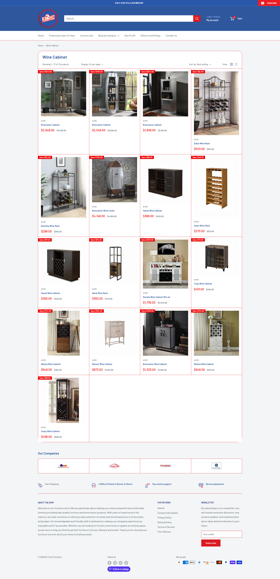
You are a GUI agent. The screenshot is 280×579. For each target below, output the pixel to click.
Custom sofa (86, 35)
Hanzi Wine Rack (202, 225)
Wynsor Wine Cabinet (102, 364)
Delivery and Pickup (151, 35)
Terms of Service (166, 527)
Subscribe (272, 3)
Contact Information (168, 512)
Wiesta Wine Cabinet (51, 364)
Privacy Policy (165, 517)
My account (212, 20)
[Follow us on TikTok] (126, 563)
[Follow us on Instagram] (115, 563)
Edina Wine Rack (202, 143)
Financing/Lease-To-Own (62, 35)
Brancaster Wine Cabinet (155, 364)
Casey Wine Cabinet (50, 431)
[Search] (197, 18)
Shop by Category (107, 35)
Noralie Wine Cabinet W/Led (156, 297)
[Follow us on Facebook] (109, 563)
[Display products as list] (236, 64)
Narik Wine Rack (100, 293)
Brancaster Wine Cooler (103, 210)
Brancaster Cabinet (50, 124)
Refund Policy (165, 522)
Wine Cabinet (52, 45)
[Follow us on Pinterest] (121, 563)
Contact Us (171, 35)
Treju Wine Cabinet (203, 283)
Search (161, 508)
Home (41, 35)
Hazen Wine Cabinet (152, 210)
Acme (43, 121)
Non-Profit (130, 35)
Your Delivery (164, 531)
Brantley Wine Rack (50, 226)
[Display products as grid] (231, 64)
